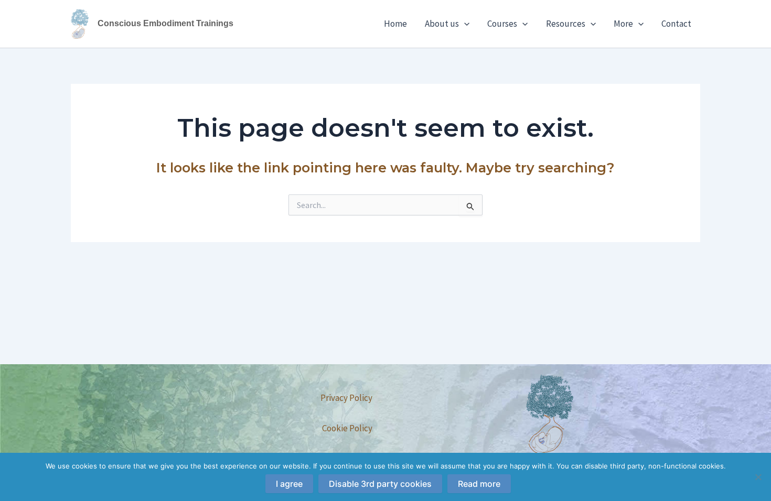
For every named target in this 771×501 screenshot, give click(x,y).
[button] (464, 24)
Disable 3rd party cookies (380, 483)
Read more (479, 483)
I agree (289, 483)
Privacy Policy (346, 398)
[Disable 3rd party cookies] (758, 477)
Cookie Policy (347, 428)
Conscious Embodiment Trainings (165, 23)
